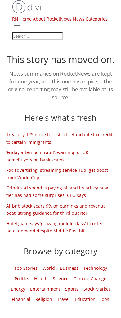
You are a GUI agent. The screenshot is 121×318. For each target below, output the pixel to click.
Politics (22, 279)
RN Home (22, 19)
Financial (21, 299)
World (49, 268)
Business (69, 268)
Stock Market (96, 289)
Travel (63, 299)
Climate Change (90, 279)
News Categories (90, 19)
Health (41, 279)
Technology (95, 268)
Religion (43, 299)
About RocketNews (52, 19)
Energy (18, 289)
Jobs (105, 299)
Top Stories (26, 268)
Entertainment (45, 289)
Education (85, 299)
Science (61, 279)
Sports (71, 289)
